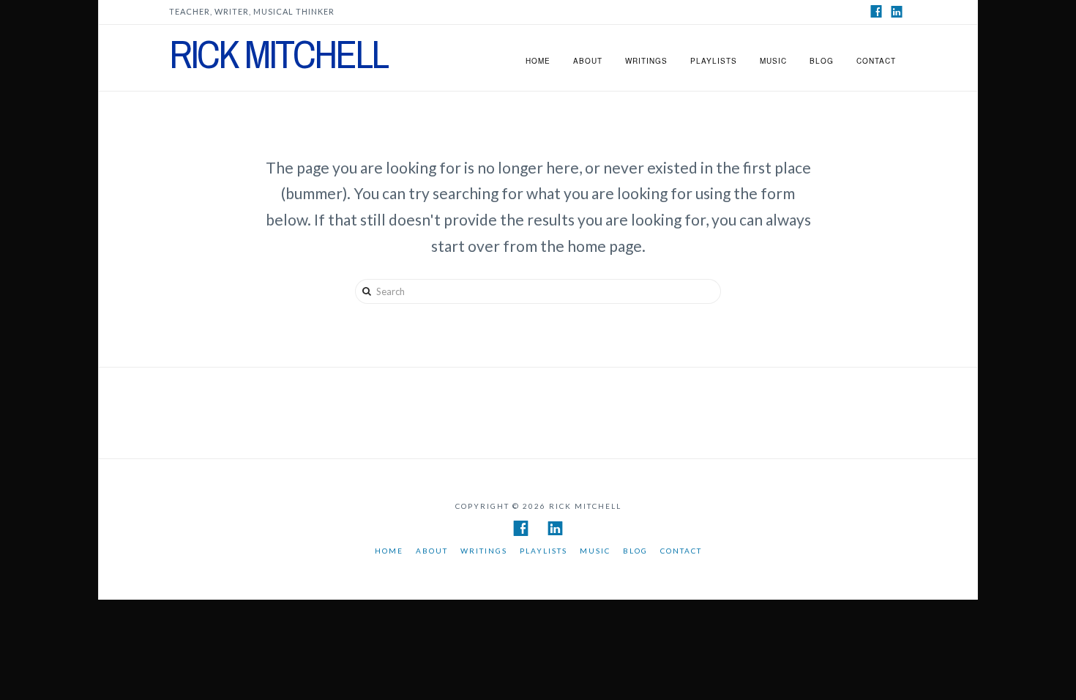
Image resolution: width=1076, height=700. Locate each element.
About (587, 61)
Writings (646, 61)
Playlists (713, 61)
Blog (822, 61)
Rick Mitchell (278, 54)
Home (538, 61)
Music (773, 61)
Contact (876, 61)
